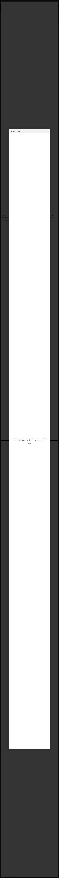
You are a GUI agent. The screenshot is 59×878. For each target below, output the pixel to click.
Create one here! (41, 440)
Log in (29, 443)
